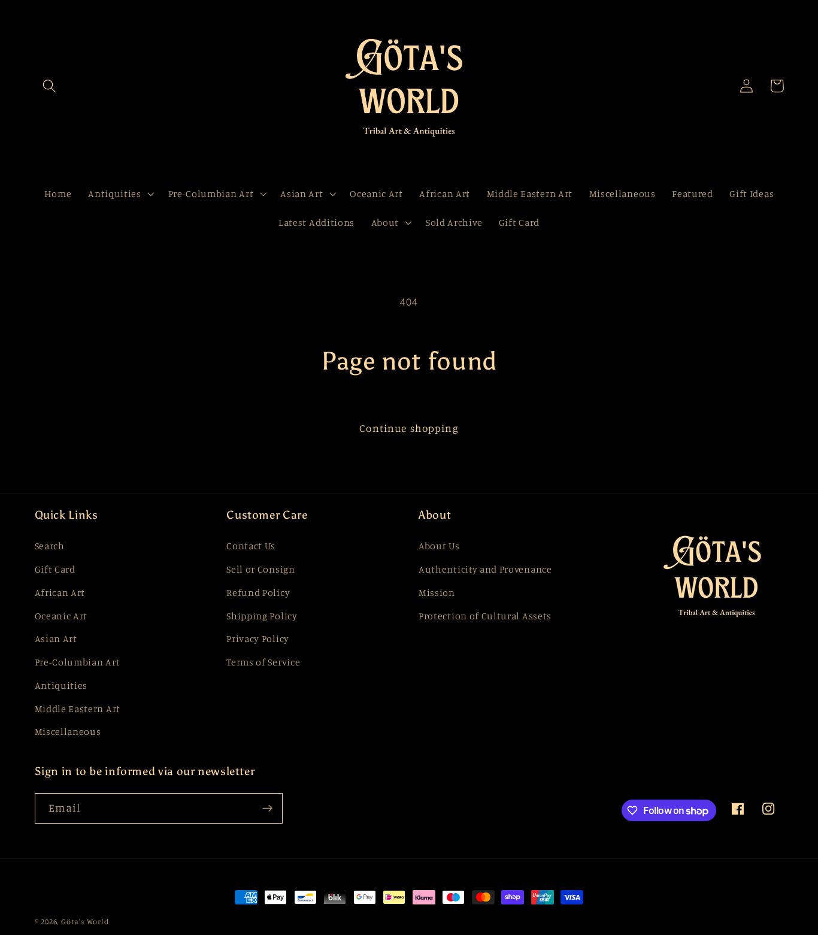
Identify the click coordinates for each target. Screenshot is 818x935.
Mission (437, 592)
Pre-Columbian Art (77, 662)
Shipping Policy (261, 616)
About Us (439, 546)
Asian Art (56, 638)
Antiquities (61, 685)
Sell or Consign (260, 569)
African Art (60, 592)
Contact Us (250, 546)
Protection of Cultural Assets (485, 616)
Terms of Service (263, 662)
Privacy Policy (257, 638)
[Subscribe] (267, 808)
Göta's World (85, 921)
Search (50, 546)
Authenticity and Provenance (485, 569)
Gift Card (55, 569)
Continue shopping (409, 428)
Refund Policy (258, 592)
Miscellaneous (68, 731)
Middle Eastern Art (77, 709)
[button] (50, 86)
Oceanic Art (61, 616)
